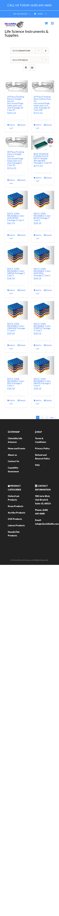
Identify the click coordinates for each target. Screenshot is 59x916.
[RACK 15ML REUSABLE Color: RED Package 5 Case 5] (16, 365)
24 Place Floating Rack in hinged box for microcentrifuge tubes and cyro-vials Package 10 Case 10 (15, 103)
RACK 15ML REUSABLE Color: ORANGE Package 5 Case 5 (16, 327)
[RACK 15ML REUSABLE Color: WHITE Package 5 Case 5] (42, 365)
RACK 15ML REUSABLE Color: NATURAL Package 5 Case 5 (42, 272)
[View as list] (32, 68)
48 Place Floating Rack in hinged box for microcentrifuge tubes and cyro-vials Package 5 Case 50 (15, 158)
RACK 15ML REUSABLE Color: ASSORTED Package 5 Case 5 (16, 216)
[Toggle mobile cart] (46, 23)
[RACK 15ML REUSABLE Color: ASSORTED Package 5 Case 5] (16, 200)
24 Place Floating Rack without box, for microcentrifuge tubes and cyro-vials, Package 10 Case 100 (42, 103)
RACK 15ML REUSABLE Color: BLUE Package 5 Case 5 (42, 216)
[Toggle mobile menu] (52, 23)
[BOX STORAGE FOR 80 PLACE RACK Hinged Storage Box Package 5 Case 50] (42, 143)
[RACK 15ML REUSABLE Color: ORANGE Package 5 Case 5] (16, 310)
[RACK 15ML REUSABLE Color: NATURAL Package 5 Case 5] (42, 255)
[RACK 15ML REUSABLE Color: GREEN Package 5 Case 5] (16, 255)
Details (22, 125)
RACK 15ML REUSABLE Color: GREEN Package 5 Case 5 (16, 272)
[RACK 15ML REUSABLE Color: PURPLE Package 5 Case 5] (42, 310)
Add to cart (12, 126)
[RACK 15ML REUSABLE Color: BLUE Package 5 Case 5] (42, 200)
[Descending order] (46, 50)
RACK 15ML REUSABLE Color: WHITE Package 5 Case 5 (42, 382)
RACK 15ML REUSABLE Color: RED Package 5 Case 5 (16, 382)
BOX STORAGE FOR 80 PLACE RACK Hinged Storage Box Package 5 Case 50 (43, 158)
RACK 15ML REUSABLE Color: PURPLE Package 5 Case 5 (42, 327)
